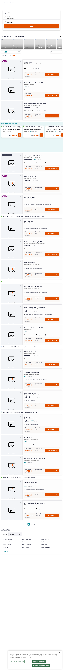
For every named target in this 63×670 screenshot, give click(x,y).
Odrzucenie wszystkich (39, 661)
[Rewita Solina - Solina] (11, 228)
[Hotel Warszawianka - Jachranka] (11, 183)
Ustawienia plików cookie (17, 661)
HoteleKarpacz (45, 542)
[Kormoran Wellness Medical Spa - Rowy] (11, 335)
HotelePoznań (7, 544)
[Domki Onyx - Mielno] (11, 445)
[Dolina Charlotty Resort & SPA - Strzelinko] (11, 90)
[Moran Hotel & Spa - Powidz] (11, 359)
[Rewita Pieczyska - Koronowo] (11, 269)
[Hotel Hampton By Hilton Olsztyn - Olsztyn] (11, 314)
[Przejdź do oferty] (19, 135)
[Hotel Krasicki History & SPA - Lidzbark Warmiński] (11, 249)
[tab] (8, 119)
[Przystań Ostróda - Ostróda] (11, 204)
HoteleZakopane (7, 539)
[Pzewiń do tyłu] (60, 36)
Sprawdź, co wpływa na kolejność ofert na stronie (52, 58)
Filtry (4, 52)
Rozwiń (6, 551)
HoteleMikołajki (45, 547)
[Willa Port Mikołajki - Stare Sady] (11, 489)
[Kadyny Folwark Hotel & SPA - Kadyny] (11, 293)
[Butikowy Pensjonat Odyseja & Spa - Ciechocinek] (11, 465)
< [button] (22, 524)
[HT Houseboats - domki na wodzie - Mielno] (11, 510)
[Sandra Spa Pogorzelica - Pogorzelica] (11, 379)
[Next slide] (20, 69)
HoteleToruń (6, 547)
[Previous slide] (3, 69)
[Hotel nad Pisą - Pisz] (11, 424)
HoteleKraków (45, 539)
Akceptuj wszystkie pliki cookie (41, 665)
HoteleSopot (25, 542)
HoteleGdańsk (7, 542)
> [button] (41, 524)
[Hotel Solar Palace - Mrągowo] (11, 400)
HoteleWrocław (26, 539)
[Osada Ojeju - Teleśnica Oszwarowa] (11, 69)
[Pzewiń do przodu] (57, 36)
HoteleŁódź (44, 544)
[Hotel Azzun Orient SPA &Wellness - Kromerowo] (11, 110)
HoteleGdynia (26, 547)
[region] (11, 69)
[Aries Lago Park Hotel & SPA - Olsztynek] (11, 163)
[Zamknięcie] (59, 652)
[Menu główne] (60, 2)
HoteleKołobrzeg (26, 544)
